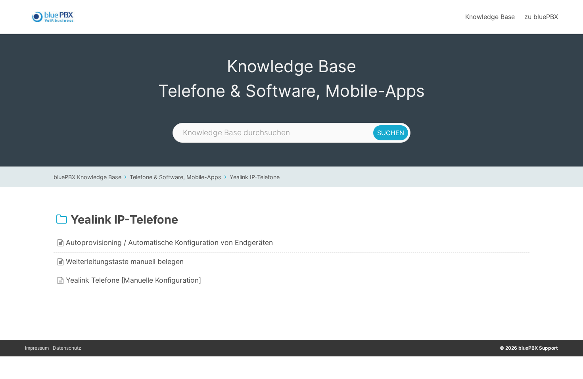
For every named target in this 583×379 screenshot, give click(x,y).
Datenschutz (67, 348)
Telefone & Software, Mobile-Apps (175, 177)
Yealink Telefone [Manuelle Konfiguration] (133, 280)
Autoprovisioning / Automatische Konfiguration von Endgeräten (169, 242)
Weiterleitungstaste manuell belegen (125, 261)
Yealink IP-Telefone (255, 177)
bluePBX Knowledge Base (87, 177)
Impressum (37, 348)
